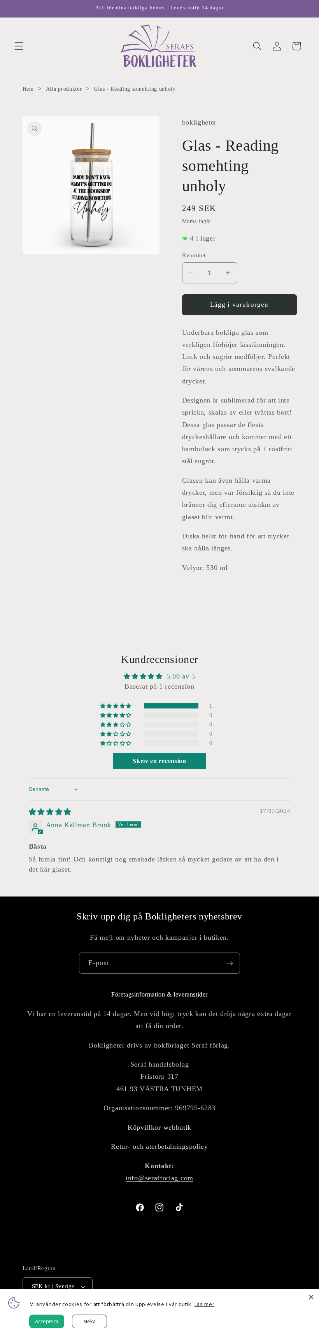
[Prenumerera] (230, 963)
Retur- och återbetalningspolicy (159, 1146)
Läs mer (205, 1304)
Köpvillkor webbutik (159, 1127)
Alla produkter (64, 89)
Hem (28, 89)
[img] (50, 812)
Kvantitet (194, 255)
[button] (19, 46)
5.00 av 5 (181, 676)
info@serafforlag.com (159, 1178)
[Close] (311, 1297)
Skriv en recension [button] (159, 761)
